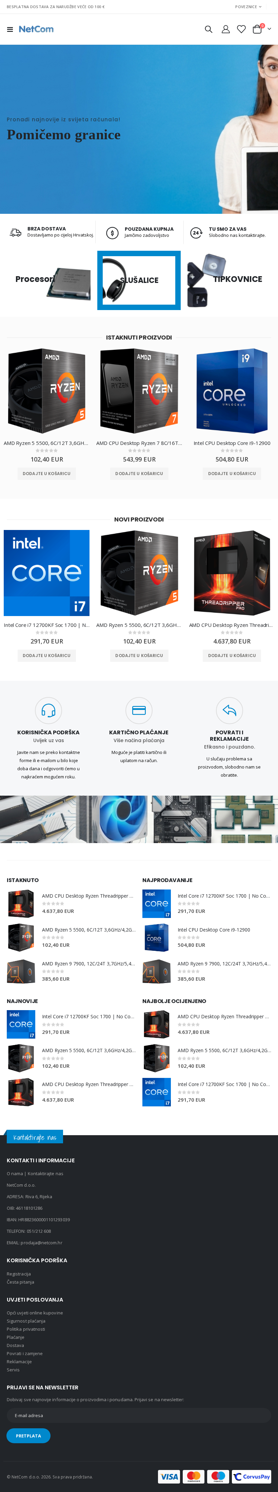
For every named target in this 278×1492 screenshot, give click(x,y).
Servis (13, 1370)
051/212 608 (39, 1231)
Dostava (15, 1345)
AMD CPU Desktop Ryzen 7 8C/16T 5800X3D (139, 443)
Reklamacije (19, 1361)
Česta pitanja (20, 1282)
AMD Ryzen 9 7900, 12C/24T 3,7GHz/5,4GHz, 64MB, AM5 (89, 963)
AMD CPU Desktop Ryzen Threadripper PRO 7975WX (232, 624)
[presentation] (5, 397)
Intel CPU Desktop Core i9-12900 (232, 443)
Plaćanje (16, 1337)
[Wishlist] (241, 29)
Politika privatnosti (26, 1329)
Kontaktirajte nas (45, 1173)
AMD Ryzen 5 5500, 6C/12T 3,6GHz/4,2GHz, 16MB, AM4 (47, 443)
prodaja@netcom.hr (41, 1243)
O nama (15, 1173)
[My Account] (225, 29)
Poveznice (246, 6)
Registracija (19, 1274)
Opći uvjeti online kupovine (35, 1313)
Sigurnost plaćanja (26, 1321)
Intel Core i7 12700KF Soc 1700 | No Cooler (47, 624)
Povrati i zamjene (25, 1353)
